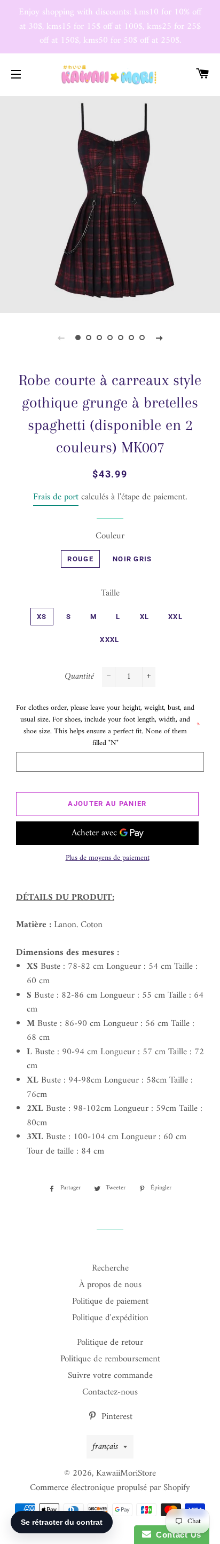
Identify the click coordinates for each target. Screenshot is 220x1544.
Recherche (110, 1268)
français (105, 1447)
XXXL (109, 640)
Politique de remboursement (110, 1359)
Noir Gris (132, 559)
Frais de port (55, 497)
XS (42, 617)
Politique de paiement (110, 1302)
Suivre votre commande (110, 1376)
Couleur (110, 536)
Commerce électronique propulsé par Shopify (110, 1488)
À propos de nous (110, 1285)
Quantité (79, 677)
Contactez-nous (110, 1392)
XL (145, 617)
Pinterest (115, 1417)
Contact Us (176, 1534)
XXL (175, 617)
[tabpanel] (110, 203)
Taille (110, 593)
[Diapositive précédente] (61, 338)
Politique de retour (110, 1343)
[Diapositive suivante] (159, 338)
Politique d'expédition (110, 1318)
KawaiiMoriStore (126, 1473)
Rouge (80, 559)
